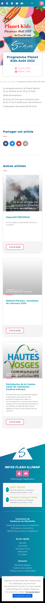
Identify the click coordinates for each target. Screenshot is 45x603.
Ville (28, 71)
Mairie (21, 71)
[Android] (26, 473)
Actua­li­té (11, 82)
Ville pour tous (22, 549)
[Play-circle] (12, 3)
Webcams (22, 551)
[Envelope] (17, 3)
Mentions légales (22, 565)
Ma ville (22, 543)
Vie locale (22, 546)
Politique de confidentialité (22, 571)
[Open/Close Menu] (42, 3)
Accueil (3, 82)
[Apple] (19, 473)
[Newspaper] (22, 3)
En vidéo (22, 554)
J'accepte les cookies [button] (22, 596)
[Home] (2, 3)
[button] (32, 3)
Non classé (19, 206)
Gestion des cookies (22, 568)
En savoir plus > (33, 592)
